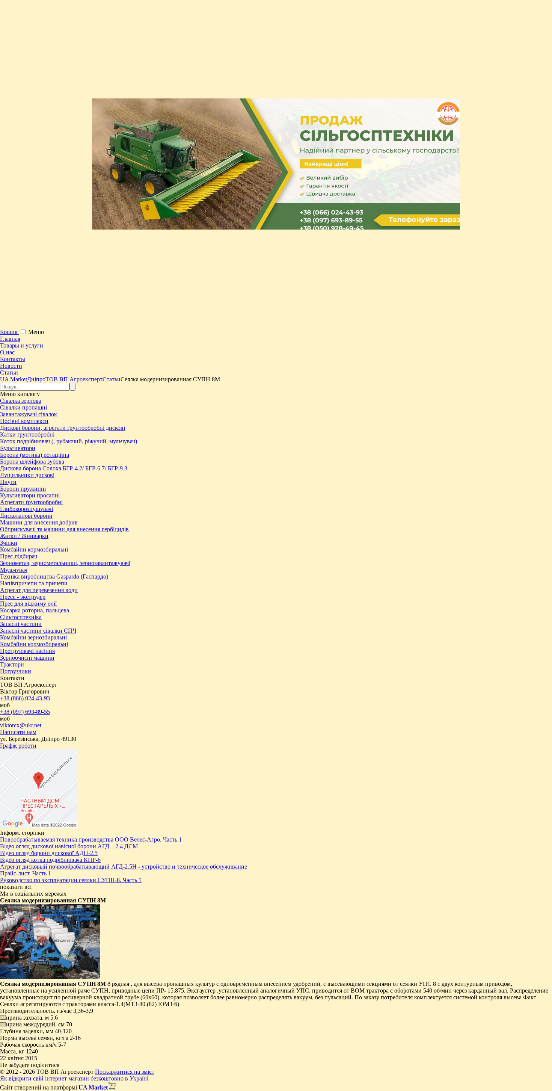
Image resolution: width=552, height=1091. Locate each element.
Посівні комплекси (24, 421)
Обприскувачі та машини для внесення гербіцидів (64, 529)
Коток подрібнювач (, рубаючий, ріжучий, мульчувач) (68, 441)
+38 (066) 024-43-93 (25, 698)
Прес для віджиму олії (28, 603)
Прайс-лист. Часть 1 (25, 873)
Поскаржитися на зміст (124, 1071)
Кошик (9, 332)
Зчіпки (8, 542)
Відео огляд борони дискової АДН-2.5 (49, 853)
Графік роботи (18, 745)
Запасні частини (21, 624)
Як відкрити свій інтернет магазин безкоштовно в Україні (74, 1078)
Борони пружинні (23, 488)
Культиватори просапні (30, 495)
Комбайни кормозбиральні (34, 549)
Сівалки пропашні (23, 407)
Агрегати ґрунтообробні (31, 502)
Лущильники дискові (27, 475)
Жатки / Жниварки (24, 536)
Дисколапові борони (26, 515)
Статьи (9, 372)
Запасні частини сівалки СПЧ (38, 630)
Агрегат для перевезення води (39, 590)
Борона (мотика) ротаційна (34, 455)
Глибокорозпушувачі (26, 509)
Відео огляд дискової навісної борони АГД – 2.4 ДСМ (69, 846)
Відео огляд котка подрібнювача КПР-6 (50, 860)
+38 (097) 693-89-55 (25, 712)
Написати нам (18, 732)
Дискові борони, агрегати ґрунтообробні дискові (62, 428)
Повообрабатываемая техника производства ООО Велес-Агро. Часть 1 (91, 839)
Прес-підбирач (18, 556)
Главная (10, 338)
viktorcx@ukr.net (20, 725)
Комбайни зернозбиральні (33, 637)
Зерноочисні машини (27, 657)
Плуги (8, 482)
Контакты (12, 359)
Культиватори (17, 448)
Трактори (12, 664)
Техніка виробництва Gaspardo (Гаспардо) (54, 576)
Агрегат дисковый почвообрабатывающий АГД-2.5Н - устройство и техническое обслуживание (123, 866)
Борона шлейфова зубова (32, 461)
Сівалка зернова (20, 400)
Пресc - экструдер (22, 597)
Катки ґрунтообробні (27, 434)
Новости (11, 366)
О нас (7, 352)
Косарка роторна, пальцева (34, 610)
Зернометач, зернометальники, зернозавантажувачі (65, 563)
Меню (36, 332)
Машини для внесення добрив (39, 522)
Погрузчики (15, 671)
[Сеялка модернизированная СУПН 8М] (50, 977)
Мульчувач (13, 570)
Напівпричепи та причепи (34, 583)
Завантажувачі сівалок (28, 414)
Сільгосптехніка (21, 617)
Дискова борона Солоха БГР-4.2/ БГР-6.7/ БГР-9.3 (63, 468)
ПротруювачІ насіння (27, 651)
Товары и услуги (21, 345)
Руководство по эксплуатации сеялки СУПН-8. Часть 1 (71, 880)
